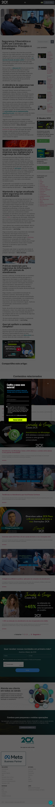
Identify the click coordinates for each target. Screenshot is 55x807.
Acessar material (17, 420)
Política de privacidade (21, 415)
